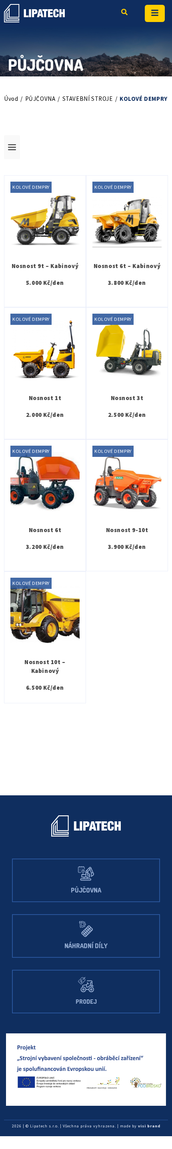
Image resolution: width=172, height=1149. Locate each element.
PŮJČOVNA (40, 98)
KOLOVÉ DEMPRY (31, 187)
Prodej (86, 1001)
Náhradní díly (86, 946)
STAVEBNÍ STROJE (87, 98)
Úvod (11, 98)
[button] (86, 147)
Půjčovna (86, 890)
